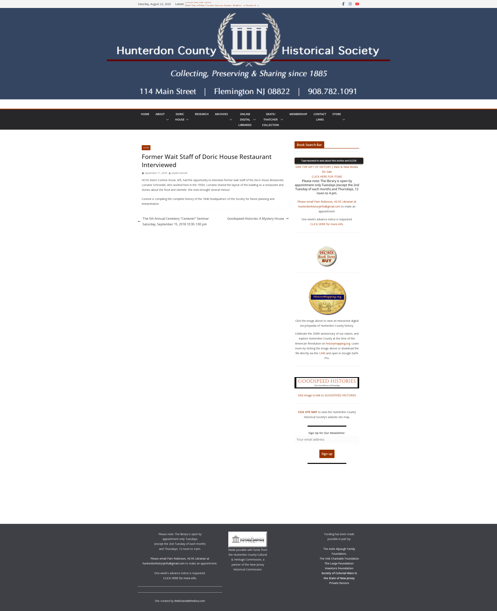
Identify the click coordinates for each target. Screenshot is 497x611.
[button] (167, 119)
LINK (322, 353)
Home (145, 114)
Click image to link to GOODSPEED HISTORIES (327, 395)
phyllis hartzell (179, 173)
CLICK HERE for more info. (327, 224)
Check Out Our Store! (198, 4)
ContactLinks (320, 116)
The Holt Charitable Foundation (339, 558)
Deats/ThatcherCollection (270, 119)
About (160, 114)
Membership (298, 114)
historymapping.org (338, 343)
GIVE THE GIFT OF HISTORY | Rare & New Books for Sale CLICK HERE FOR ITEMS (326, 171)
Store (336, 114)
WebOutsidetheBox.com (189, 601)
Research (202, 114)
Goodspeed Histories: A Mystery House (255, 218)
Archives (221, 114)
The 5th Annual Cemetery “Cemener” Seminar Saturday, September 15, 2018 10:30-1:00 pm (175, 221)
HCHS (146, 147)
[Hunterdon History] (248, 11)
